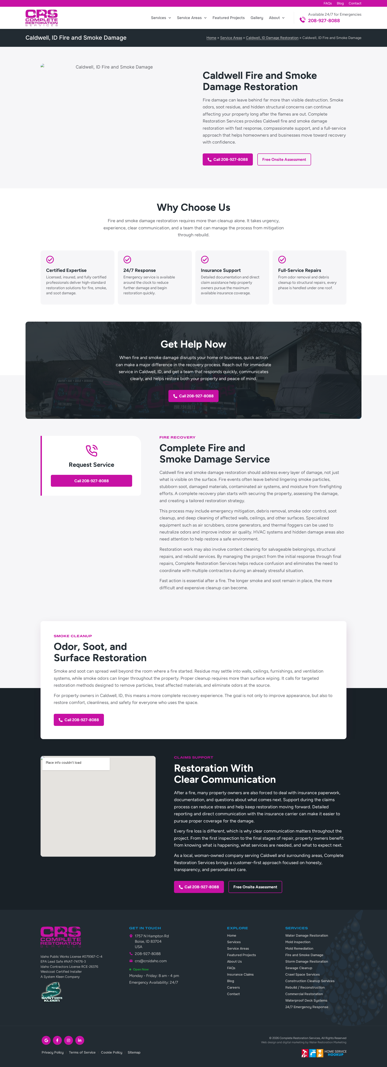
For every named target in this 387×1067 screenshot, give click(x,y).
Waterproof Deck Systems (306, 1000)
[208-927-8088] (302, 20)
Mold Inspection (297, 942)
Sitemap (134, 1052)
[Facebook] (57, 1040)
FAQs (328, 3)
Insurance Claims (240, 974)
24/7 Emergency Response (306, 1007)
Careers (233, 987)
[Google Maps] (46, 1040)
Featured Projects (229, 17)
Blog (340, 3)
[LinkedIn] (79, 1040)
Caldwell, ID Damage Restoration (272, 38)
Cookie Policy (111, 1052)
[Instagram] (68, 1040)
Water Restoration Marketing (327, 1042)
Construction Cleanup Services (310, 981)
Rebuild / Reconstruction (305, 987)
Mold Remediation (299, 949)
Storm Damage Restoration (306, 961)
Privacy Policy (53, 1052)
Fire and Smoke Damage (304, 955)
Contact (355, 3)
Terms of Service (82, 1052)
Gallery (257, 17)
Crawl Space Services (302, 974)
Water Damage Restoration (306, 936)
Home (211, 38)
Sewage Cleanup (298, 968)
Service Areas (189, 17)
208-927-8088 (324, 20)
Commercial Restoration (304, 994)
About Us (234, 961)
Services (158, 17)
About (274, 17)
